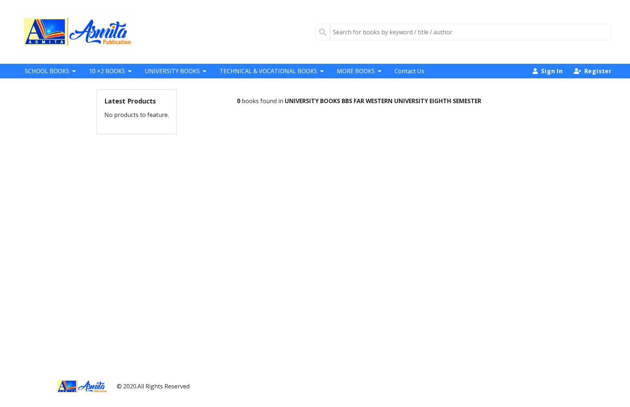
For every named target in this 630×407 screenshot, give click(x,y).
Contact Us (409, 71)
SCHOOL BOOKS (47, 71)
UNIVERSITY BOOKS (172, 71)
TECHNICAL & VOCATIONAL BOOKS (268, 71)
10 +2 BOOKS (107, 71)
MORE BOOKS (356, 71)
